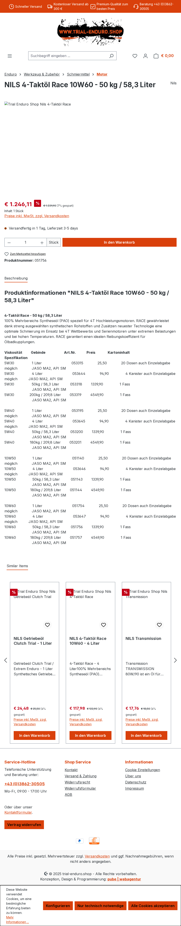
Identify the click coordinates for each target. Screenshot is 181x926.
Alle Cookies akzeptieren (153, 906)
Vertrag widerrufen (24, 824)
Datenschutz (135, 782)
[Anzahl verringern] (9, 242)
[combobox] (67, 55)
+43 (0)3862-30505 (24, 784)
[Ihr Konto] (145, 55)
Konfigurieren (58, 906)
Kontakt (71, 770)
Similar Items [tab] (17, 566)
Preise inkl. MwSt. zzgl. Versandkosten (36, 216)
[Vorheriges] (5, 660)
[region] (90, 149)
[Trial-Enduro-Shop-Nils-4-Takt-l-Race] (90, 149)
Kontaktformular (18, 812)
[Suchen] (111, 55)
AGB (68, 794)
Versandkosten (97, 856)
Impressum (134, 788)
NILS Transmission (143, 638)
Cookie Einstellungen (142, 770)
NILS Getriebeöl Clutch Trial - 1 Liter (33, 641)
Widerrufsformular (80, 788)
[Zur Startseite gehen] (90, 32)
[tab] (16, 278)
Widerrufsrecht (77, 782)
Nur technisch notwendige (100, 906)
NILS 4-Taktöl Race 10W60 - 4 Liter (88, 641)
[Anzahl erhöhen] (42, 242)
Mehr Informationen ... (17, 919)
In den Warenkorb (119, 242)
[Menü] (9, 55)
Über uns (133, 776)
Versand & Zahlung (80, 776)
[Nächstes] (175, 660)
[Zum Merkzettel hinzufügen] (47, 624)
